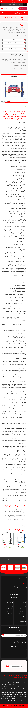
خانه (26, 17)
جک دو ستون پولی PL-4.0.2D (7, 546)
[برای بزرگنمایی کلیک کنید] (25, 99)
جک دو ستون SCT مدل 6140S (20, 546)
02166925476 (13, 12)
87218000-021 (17, 65)
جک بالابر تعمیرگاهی (8, 17)
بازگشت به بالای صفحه (16, 560)
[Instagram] (16, 646)
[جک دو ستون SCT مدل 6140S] (20, 538)
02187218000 (18, 13)
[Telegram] (11, 646)
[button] (3, 12)
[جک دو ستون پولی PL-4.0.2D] (7, 538)
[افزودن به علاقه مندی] (16, 534)
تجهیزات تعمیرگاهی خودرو (19, 17)
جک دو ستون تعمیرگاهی (22, 19)
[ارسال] (3, 635)
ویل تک (7, 705)
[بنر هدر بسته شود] (1, 1)
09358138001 (7, 68)
